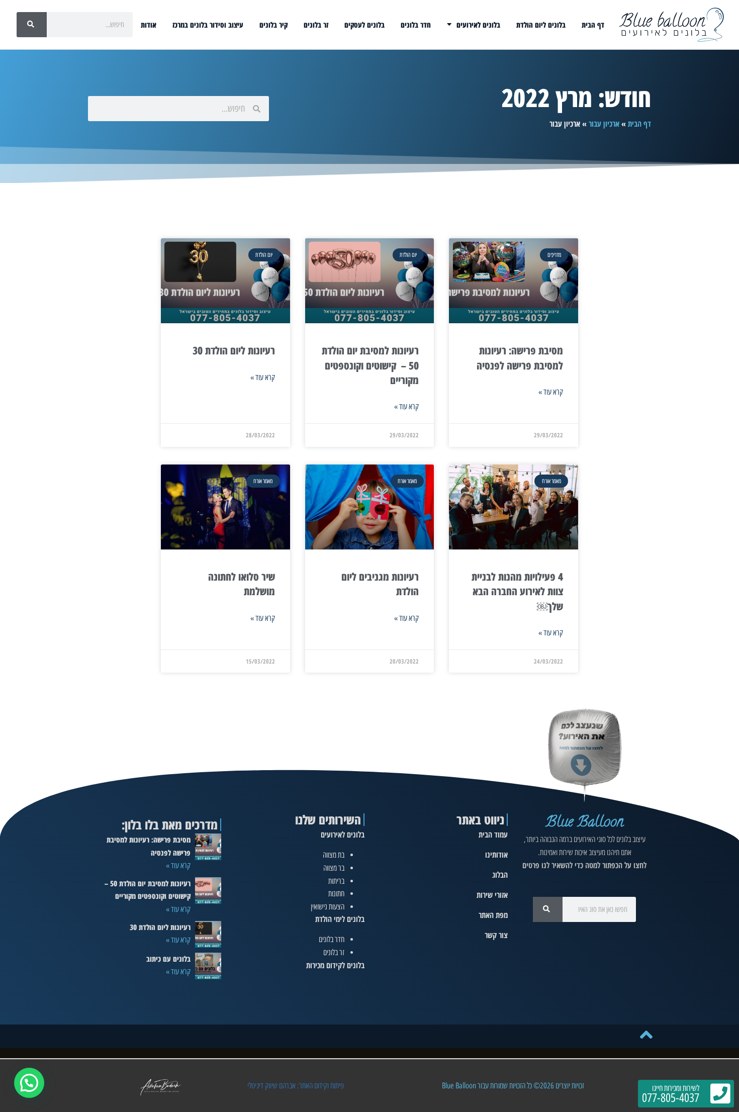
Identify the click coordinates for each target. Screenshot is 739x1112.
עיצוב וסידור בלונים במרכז (207, 25)
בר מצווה (333, 868)
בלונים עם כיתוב (168, 959)
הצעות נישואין (327, 906)
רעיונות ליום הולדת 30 (234, 350)
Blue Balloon (584, 823)
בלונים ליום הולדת (541, 25)
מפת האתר (493, 914)
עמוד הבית (493, 834)
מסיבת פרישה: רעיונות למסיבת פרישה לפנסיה (520, 357)
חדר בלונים (416, 25)
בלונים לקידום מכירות (335, 965)
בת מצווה (333, 855)
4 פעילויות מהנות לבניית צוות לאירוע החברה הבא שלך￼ (517, 591)
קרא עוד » (550, 392)
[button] (29, 1083)
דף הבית (593, 25)
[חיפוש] (32, 24)
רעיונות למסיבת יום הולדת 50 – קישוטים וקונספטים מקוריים (370, 365)
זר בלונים (316, 25)
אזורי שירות (492, 894)
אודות (148, 25)
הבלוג (500, 874)
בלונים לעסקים (364, 25)
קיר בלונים (273, 25)
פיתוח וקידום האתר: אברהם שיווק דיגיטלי (295, 1085)
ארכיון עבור (604, 123)
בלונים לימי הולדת (339, 918)
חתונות (336, 893)
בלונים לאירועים (478, 25)
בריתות (336, 881)
